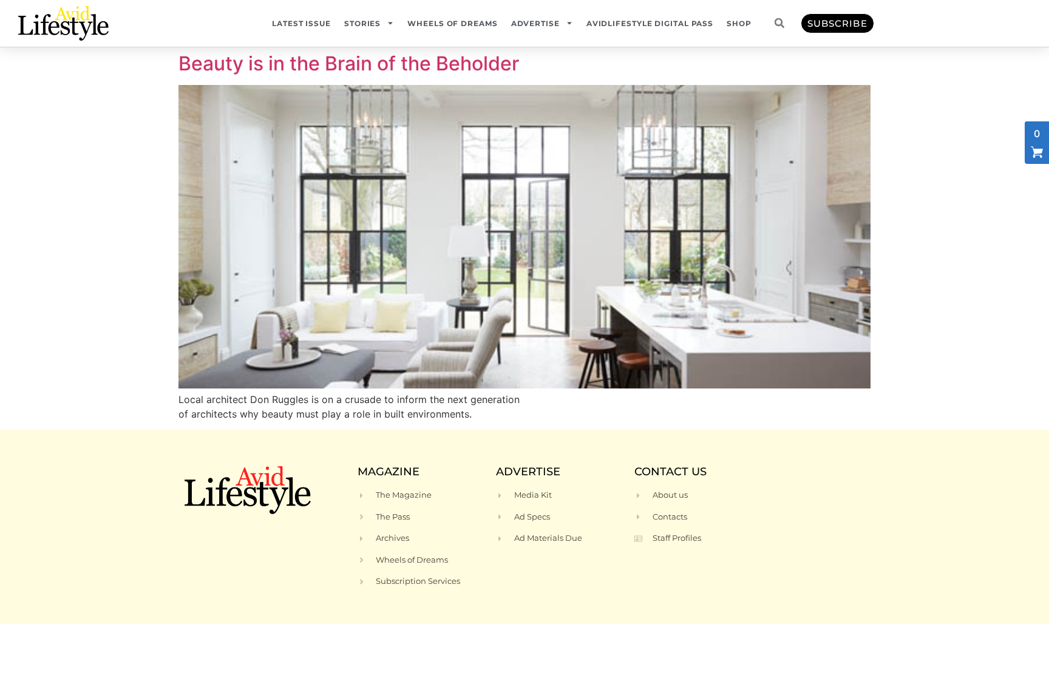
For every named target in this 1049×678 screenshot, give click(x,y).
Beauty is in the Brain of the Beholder (348, 63)
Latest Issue (301, 23)
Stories (362, 23)
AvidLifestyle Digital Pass (649, 23)
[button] (779, 23)
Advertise (535, 23)
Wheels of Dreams (452, 23)
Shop (739, 23)
